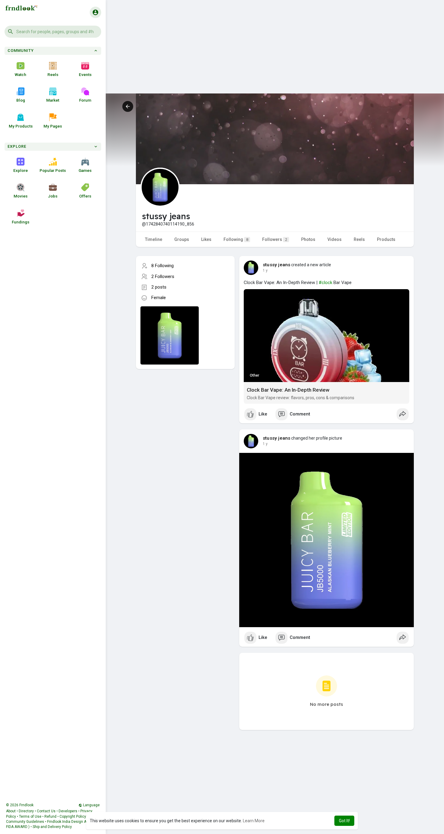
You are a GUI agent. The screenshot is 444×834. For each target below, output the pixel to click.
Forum (85, 100)
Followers (274, 239)
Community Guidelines (25, 822)
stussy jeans (276, 264)
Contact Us (46, 811)
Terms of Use (30, 816)
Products (386, 239)
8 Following (162, 265)
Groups (181, 239)
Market (52, 100)
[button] (53, 32)
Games (85, 170)
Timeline (153, 239)
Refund (50, 816)
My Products (21, 126)
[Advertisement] (275, 51)
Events (85, 74)
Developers (68, 811)
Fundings (20, 222)
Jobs (52, 196)
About (11, 811)
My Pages (52, 126)
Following (236, 239)
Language (91, 805)
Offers (85, 196)
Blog (20, 100)
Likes (206, 239)
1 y (265, 270)
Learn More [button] (254, 820)
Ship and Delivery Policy (52, 827)
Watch (20, 74)
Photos (308, 239)
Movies (20, 196)
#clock (325, 282)
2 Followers (162, 276)
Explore (20, 170)
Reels (52, 74)
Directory (26, 811)
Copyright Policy (73, 816)
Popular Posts (53, 170)
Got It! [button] (344, 820)
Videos (334, 239)
